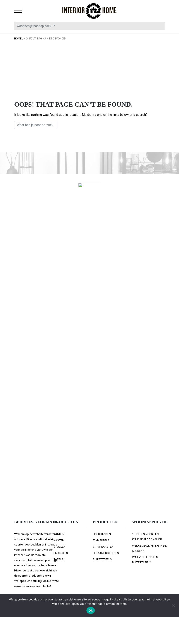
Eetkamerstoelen (106, 553)
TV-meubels (101, 540)
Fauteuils (60, 553)
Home (18, 38)
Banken (58, 534)
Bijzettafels (102, 559)
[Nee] (173, 605)
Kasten (58, 540)
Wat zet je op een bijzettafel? (145, 560)
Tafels (58, 559)
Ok (91, 610)
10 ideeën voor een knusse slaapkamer (147, 536)
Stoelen (59, 546)
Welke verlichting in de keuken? (149, 548)
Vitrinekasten (103, 546)
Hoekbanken (102, 534)
